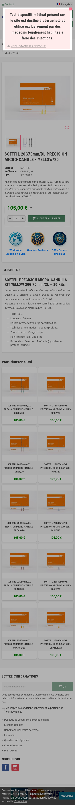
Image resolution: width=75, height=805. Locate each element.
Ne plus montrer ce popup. (28, 46)
